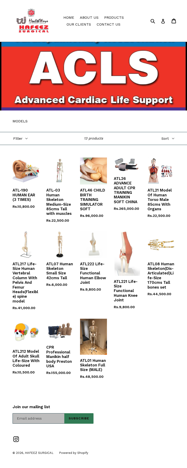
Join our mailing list (31, 407)
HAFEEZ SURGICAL (39, 453)
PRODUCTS (114, 17)
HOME (68, 17)
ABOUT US (89, 17)
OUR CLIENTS (79, 24)
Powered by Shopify (73, 453)
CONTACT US (108, 24)
